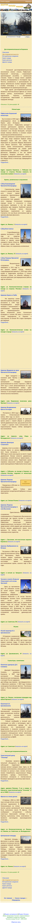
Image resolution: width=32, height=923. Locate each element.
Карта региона (7, 60)
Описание (5, 52)
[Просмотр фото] (25, 121)
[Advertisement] (16, 42)
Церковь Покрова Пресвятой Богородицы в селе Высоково (9, 507)
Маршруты (16, 900)
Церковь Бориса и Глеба (9, 295)
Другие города (7, 62)
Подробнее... (5, 162)
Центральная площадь (8, 836)
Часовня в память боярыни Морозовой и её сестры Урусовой (10, 581)
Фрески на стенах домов (9, 796)
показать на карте (20, 174)
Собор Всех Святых (7, 229)
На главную (8, 898)
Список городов (5, 1)
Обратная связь (16, 922)
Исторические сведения (10, 56)
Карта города (6, 58)
